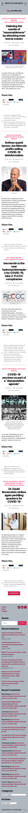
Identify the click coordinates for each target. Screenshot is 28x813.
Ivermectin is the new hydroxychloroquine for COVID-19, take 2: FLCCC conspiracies (14, 271)
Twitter (4, 607)
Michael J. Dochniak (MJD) (10, 758)
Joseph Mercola (12, 123)
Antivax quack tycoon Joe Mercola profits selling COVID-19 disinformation (14, 149)
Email (3, 609)
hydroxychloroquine (14, 354)
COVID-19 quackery (15, 246)
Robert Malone (15, 125)
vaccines (7, 127)
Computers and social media (14, 137)
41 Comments (15, 508)
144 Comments (15, 285)
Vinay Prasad (14, 127)
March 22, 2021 (19, 505)
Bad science (22, 18)
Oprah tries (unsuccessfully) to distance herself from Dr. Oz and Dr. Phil (13, 635)
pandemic (20, 123)
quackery (6, 586)
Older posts (14, 593)
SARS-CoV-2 (12, 586)
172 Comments (15, 162)
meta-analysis (17, 359)
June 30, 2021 (19, 283)
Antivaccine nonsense (9, 18)
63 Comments (15, 45)
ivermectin (17, 118)
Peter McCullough (9, 473)
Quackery (19, 483)
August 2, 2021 (19, 159)
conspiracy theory (16, 115)
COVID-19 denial (21, 117)
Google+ (4, 611)
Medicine (14, 20)
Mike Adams (11, 472)
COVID (12, 244)
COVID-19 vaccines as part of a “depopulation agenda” (14, 379)
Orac (9, 42)
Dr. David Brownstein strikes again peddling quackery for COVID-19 (14, 495)
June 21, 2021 (19, 388)
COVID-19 (13, 117)
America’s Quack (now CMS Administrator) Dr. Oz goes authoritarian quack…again (11, 674)
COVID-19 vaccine (9, 118)
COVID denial (18, 244)
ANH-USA (17, 347)
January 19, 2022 (19, 42)
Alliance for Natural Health (11, 345)
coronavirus (7, 117)
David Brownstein (14, 582)
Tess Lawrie (18, 361)
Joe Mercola (18, 122)
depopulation (7, 468)
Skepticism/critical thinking (14, 22)
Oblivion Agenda (20, 472)
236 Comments (15, 390)
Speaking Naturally (9, 361)
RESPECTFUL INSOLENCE (14, 3)
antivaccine (7, 115)
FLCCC (6, 352)
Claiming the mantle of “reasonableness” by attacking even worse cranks (14, 32)
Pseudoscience (10, 483)
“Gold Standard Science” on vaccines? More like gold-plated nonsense (12, 644)
